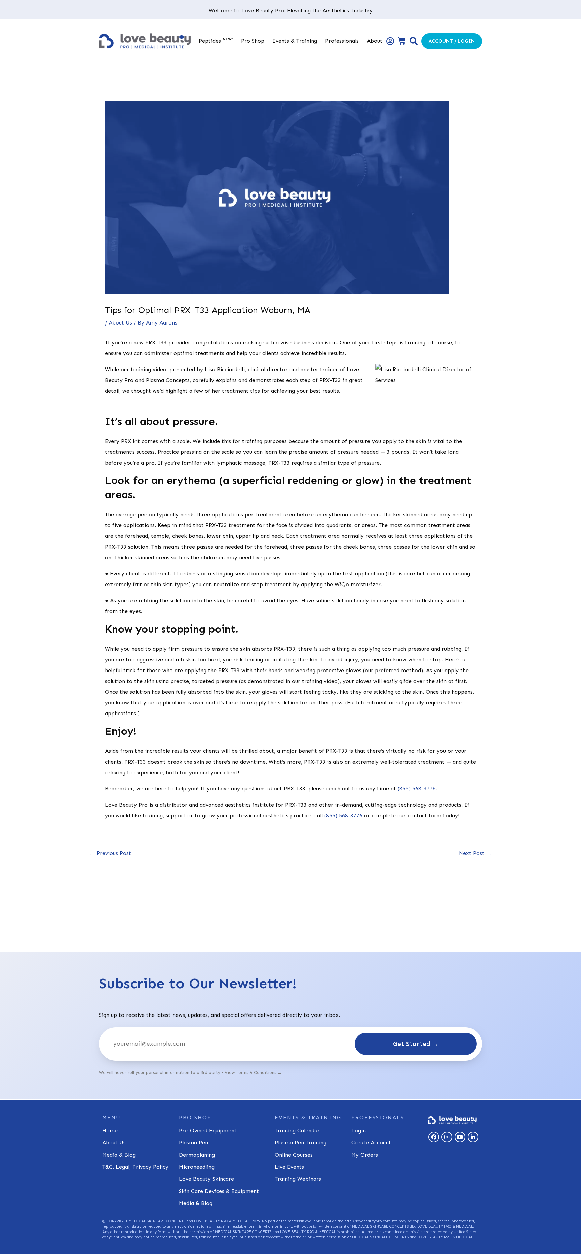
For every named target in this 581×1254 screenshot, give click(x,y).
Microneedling (197, 1167)
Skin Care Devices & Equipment (219, 1191)
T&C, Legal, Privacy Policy (135, 1167)
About (374, 41)
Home (110, 1130)
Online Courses (294, 1155)
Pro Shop (252, 41)
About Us (120, 322)
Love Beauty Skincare (206, 1179)
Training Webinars (298, 1179)
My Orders (364, 1155)
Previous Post (110, 853)
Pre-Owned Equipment (208, 1130)
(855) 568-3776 (417, 788)
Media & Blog (119, 1155)
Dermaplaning (197, 1155)
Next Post (475, 853)
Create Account (371, 1142)
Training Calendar (297, 1130)
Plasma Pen (193, 1142)
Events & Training (294, 41)
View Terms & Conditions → (253, 1072)
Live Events (289, 1167)
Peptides (216, 40)
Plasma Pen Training (300, 1142)
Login (358, 1130)
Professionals (342, 41)
